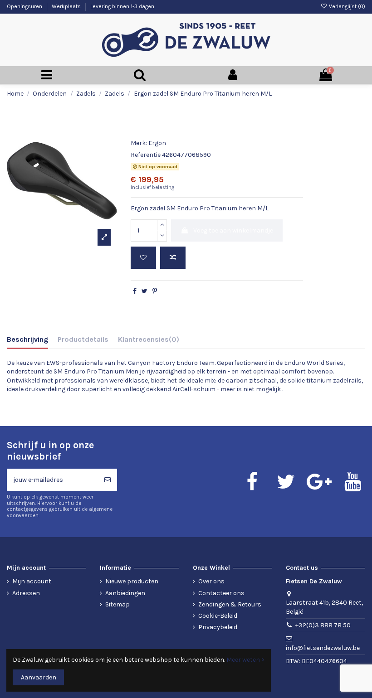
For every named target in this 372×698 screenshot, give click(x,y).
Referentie (146, 155)
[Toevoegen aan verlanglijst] (143, 258)
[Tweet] (144, 291)
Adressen (26, 593)
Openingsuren (25, 6)
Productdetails (83, 339)
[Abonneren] (107, 480)
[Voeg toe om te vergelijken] (173, 258)
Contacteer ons (221, 593)
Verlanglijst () (346, 6)
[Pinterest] (154, 291)
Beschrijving (27, 339)
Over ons (211, 581)
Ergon (157, 143)
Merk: (139, 143)
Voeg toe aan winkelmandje (233, 230)
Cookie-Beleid (217, 616)
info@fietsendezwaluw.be (323, 648)
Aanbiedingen (125, 593)
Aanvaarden (38, 677)
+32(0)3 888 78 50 (323, 625)
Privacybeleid (217, 627)
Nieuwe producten (131, 581)
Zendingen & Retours (229, 604)
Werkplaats (67, 6)
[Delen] (135, 291)
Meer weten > (245, 660)
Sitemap (117, 604)
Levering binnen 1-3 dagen (122, 6)
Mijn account (31, 581)
